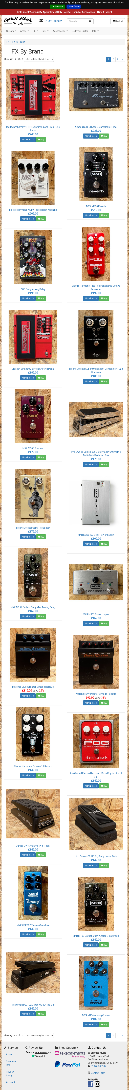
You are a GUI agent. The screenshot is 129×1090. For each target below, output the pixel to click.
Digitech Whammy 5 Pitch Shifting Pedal (33, 368)
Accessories (61, 32)
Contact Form (98, 1073)
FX (36, 32)
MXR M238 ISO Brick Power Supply (96, 535)
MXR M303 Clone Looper (96, 614)
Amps (25, 32)
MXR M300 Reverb (96, 206)
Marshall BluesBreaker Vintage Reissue (33, 686)
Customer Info (11, 1063)
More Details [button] (28, 139)
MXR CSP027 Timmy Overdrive (33, 925)
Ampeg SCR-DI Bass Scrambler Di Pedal (96, 127)
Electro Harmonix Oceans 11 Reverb (33, 766)
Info (96, 32)
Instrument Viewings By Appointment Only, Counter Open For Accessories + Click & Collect (64, 12)
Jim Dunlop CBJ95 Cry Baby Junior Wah (96, 856)
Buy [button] (42, 139)
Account (10, 1082)
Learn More (74, 6)
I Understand (57, 6)
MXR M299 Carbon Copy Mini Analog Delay (33, 607)
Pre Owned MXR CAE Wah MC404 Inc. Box (33, 1004)
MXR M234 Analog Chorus (96, 1015)
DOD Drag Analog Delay (33, 289)
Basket (119, 21)
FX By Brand (18, 42)
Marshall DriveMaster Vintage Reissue (96, 694)
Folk (45, 32)
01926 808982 (53, 21)
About (9, 1054)
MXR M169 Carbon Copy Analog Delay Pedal (96, 936)
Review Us (36, 1047)
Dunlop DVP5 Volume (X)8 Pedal (33, 845)
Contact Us (99, 1047)
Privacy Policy (10, 1074)
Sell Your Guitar (80, 31)
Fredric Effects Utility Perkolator (33, 527)
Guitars (11, 32)
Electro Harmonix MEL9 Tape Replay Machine (33, 209)
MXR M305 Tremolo (33, 448)
